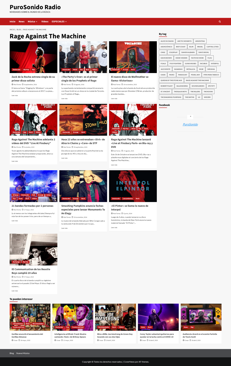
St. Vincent (165, 92)
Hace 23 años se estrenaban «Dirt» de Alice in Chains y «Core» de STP (83, 141)
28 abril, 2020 (153, 340)
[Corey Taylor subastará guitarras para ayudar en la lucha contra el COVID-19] (158, 317)
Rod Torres (17, 84)
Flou (210, 58)
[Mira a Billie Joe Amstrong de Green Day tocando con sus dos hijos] (115, 317)
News (21, 21)
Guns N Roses (190, 63)
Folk (33, 195)
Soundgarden (198, 86)
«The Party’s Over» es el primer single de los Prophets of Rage (79, 79)
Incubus (203, 63)
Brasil (200, 47)
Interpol (215, 63)
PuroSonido (190, 124)
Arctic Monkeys (184, 41)
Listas (48, 195)
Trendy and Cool (18, 327)
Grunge (125, 69)
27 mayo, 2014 (29, 277)
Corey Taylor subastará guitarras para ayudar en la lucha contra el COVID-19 (157, 335)
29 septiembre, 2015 (80, 147)
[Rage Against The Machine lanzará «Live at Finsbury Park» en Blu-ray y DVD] (133, 120)
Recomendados (38, 324)
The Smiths (189, 97)
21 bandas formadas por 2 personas (32, 206)
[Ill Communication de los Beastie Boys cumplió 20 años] (33, 249)
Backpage (16, 262)
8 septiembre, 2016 (30, 84)
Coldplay (173, 52)
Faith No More (197, 58)
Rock (87, 69)
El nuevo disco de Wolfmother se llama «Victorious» (129, 79)
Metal (75, 69)
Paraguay (182, 75)
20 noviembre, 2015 (130, 84)
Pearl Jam (195, 75)
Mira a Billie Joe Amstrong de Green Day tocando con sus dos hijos (115, 335)
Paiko (171, 75)
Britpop (15, 195)
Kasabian (178, 69)
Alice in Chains (167, 41)
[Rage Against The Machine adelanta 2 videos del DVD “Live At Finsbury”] (33, 120)
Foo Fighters (175, 63)
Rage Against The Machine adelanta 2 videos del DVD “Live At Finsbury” (33, 141)
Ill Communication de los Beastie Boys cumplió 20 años (31, 271)
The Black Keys (180, 92)
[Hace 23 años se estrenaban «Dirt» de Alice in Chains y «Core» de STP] (83, 120)
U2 (199, 97)
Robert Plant (167, 86)
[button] (220, 21)
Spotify (211, 86)
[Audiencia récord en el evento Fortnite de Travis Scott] (201, 317)
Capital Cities (212, 47)
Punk (20, 198)
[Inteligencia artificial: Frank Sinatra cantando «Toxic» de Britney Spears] (72, 317)
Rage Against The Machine (197, 80)
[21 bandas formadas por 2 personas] (33, 186)
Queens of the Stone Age (171, 80)
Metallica (190, 69)
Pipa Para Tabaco (211, 75)
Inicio (12, 21)
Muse (201, 69)
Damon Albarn (188, 52)
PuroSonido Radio (35, 7)
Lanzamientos (128, 198)
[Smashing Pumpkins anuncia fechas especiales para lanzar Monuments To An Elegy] (83, 186)
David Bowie (166, 58)
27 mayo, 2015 (29, 210)
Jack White (165, 69)
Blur (191, 47)
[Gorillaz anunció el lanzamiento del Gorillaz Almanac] (30, 317)
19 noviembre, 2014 (80, 217)
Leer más (15, 95)
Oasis (163, 75)
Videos (44, 21)
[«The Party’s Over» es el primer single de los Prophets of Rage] (83, 57)
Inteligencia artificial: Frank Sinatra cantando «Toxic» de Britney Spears (70, 335)
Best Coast (180, 47)
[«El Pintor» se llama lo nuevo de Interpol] (133, 186)
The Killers (195, 92)
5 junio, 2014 (128, 213)
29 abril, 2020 (110, 340)
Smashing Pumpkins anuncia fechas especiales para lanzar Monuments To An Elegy (83, 209)
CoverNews (129, 361)
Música (31, 21)
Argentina (200, 41)
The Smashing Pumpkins (171, 97)
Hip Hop (26, 69)
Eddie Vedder (181, 58)
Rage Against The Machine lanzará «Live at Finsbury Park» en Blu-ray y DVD (132, 143)
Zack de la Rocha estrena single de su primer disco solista (33, 79)
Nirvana (211, 69)
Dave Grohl (204, 52)
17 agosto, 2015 (129, 151)
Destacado (16, 69)
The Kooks (208, 92)
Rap (33, 69)
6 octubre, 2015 (29, 147)
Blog (12, 353)
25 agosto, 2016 (79, 84)
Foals (163, 63)
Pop (14, 198)
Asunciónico (166, 47)
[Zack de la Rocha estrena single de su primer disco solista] (33, 57)
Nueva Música (22, 353)
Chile (163, 52)
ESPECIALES (58, 21)
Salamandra (182, 86)
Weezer (207, 97)
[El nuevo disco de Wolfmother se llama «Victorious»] (133, 57)
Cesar (16, 340)
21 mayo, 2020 (68, 340)
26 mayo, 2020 (25, 340)
